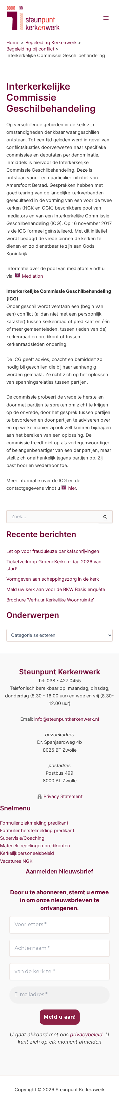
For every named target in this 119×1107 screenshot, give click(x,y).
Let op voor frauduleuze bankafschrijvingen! (53, 551)
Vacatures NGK (16, 861)
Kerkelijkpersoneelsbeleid (27, 853)
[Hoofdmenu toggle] (106, 18)
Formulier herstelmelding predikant (37, 830)
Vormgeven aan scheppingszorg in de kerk (52, 579)
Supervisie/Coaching (22, 838)
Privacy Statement (62, 796)
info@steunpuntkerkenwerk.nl (66, 719)
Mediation (32, 276)
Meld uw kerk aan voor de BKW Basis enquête (55, 589)
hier (72, 488)
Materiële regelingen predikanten (35, 846)
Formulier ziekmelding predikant (34, 823)
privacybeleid (86, 1034)
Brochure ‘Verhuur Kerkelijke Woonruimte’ (50, 600)
